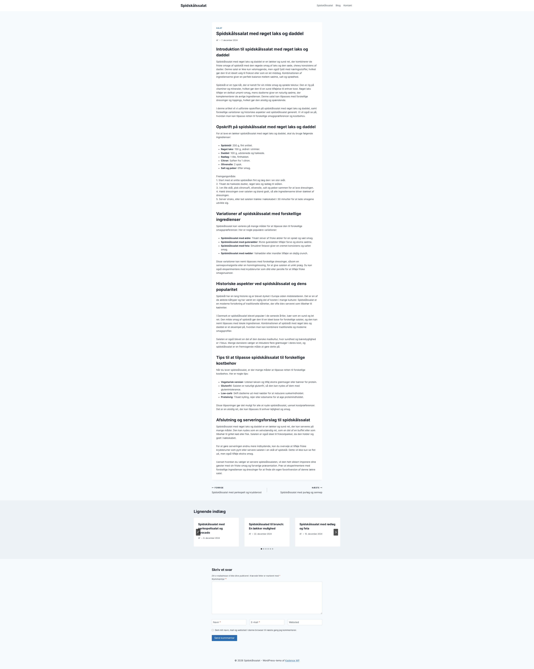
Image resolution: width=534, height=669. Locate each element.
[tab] (261, 549)
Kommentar (219, 579)
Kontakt (347, 5)
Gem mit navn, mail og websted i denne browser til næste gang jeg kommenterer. (256, 630)
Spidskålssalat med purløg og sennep (301, 490)
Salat (219, 28)
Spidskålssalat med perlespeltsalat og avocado (211, 528)
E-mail (255, 622)
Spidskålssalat (325, 5)
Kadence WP (292, 660)
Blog (338, 5)
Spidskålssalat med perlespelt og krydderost (237, 490)
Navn (217, 622)
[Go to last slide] (198, 532)
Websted (294, 622)
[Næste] (336, 532)
